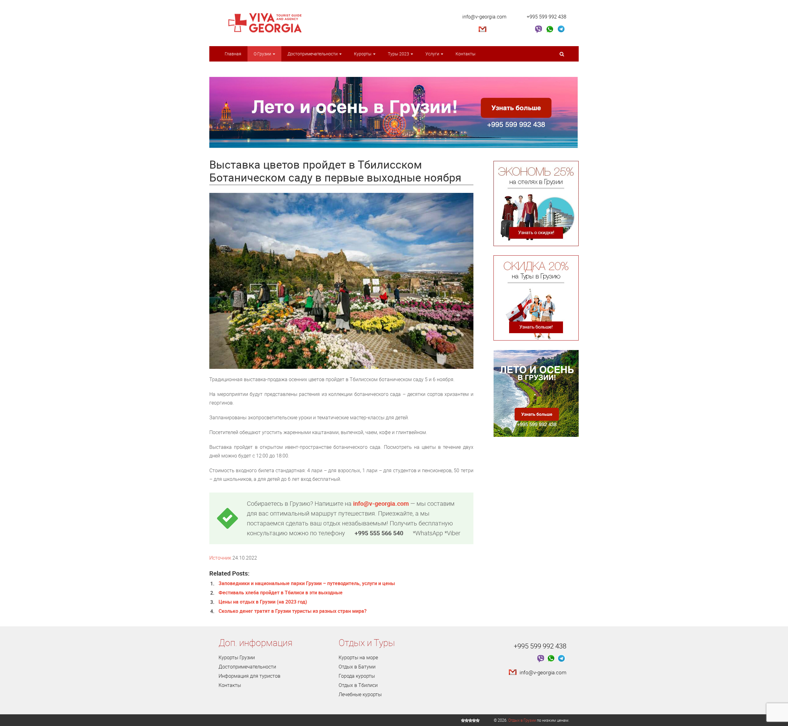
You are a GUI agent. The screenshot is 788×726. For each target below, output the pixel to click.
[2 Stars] (466, 720)
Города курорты (357, 675)
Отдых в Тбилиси (358, 685)
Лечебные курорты (360, 694)
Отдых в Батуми (357, 666)
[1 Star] (463, 720)
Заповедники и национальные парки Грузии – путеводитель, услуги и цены (307, 583)
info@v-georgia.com (484, 16)
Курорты (363, 54)
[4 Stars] (474, 720)
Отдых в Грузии (522, 720)
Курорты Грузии (237, 657)
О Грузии (263, 54)
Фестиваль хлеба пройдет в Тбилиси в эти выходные (281, 592)
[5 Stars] (478, 720)
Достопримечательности (313, 54)
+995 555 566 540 (379, 533)
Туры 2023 (399, 54)
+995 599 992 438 (546, 16)
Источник (220, 557)
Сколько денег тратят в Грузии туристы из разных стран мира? (293, 611)
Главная (233, 54)
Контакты (466, 54)
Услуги (432, 54)
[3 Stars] (470, 720)
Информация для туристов (249, 675)
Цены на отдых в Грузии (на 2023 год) (263, 601)
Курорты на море (358, 657)
